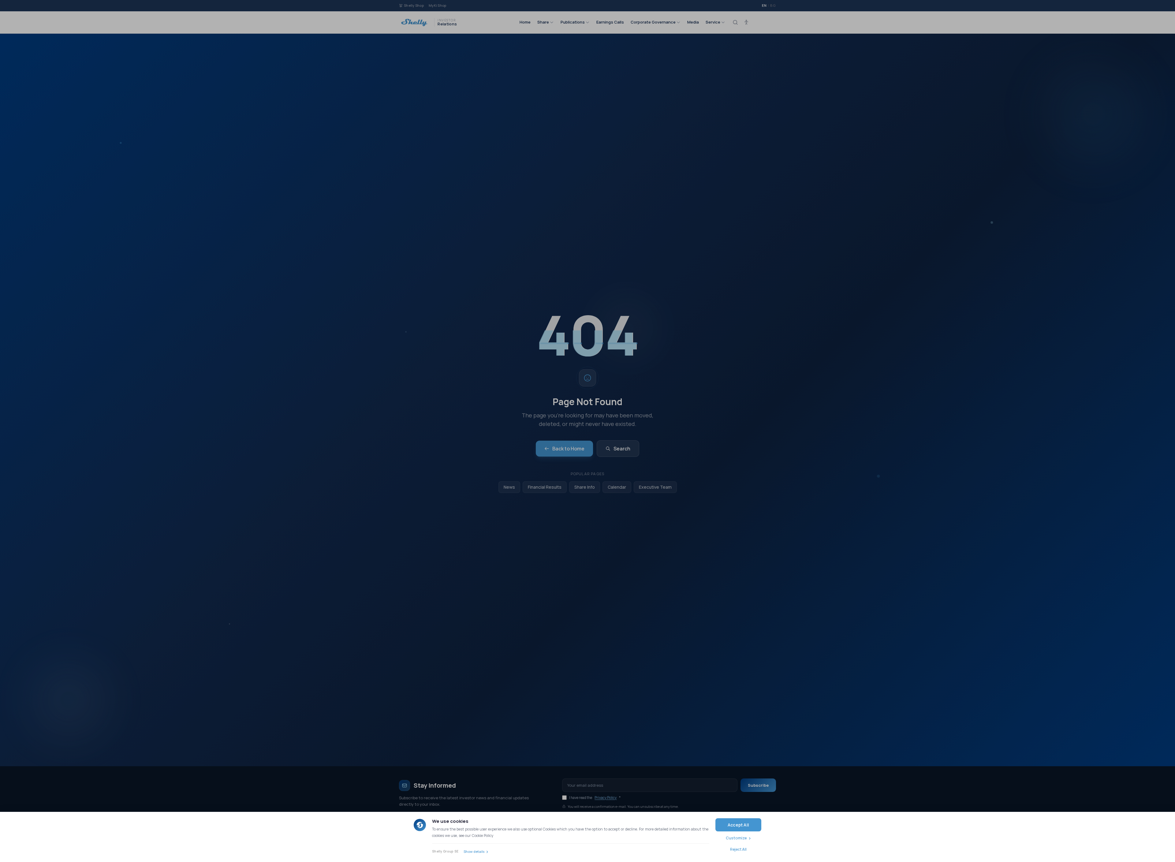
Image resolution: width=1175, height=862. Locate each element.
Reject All (738, 849)
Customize (736, 838)
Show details (474, 851)
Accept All (738, 825)
